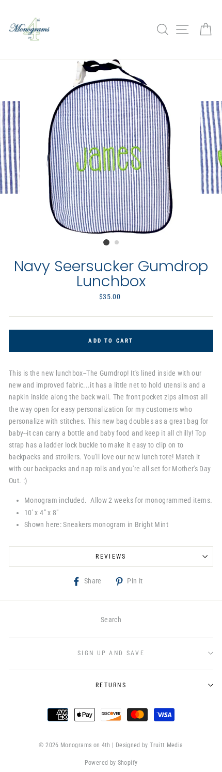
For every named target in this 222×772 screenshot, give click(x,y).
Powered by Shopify (111, 762)
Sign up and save (111, 653)
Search (111, 619)
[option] (111, 147)
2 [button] (117, 242)
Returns (111, 685)
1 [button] (106, 242)
